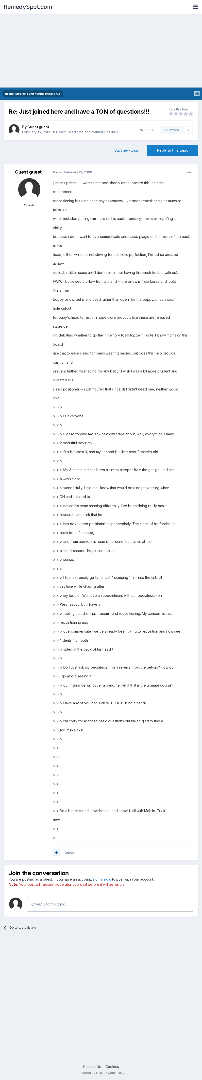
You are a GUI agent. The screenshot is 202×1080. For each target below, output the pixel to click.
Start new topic (127, 150)
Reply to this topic (172, 150)
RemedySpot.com (28, 6)
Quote (69, 852)
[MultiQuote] (56, 852)
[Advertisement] (101, 50)
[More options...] (189, 172)
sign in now (102, 879)
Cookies (112, 1066)
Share (148, 130)
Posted (72, 172)
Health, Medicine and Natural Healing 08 (89, 132)
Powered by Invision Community (101, 1073)
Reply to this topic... (51, 904)
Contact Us (92, 1066)
